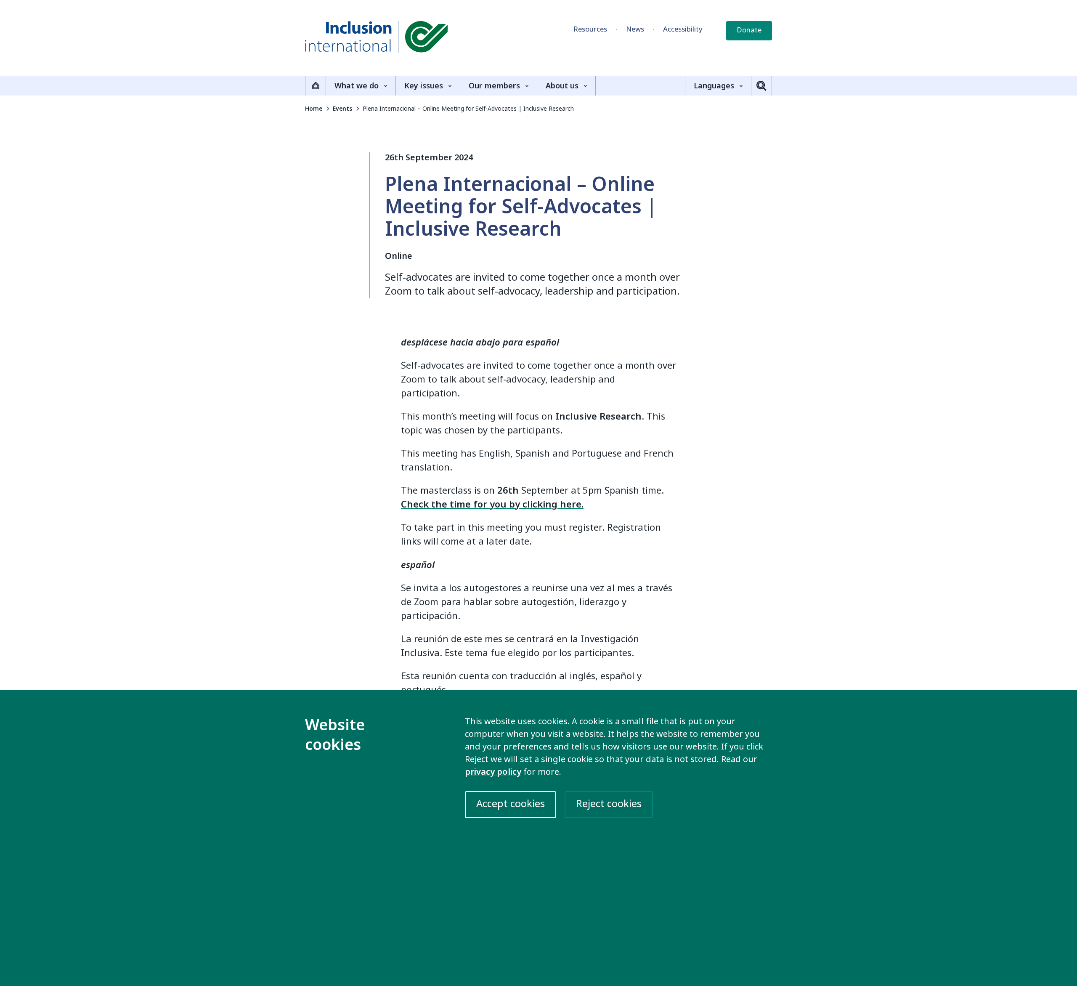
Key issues (423, 85)
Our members (494, 85)
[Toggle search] (761, 86)
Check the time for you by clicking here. (492, 504)
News (635, 29)
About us (562, 85)
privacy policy (493, 772)
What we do (356, 85)
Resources (590, 29)
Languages (714, 85)
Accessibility (683, 29)
